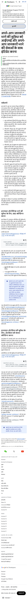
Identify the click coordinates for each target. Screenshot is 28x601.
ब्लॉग (2, 472)
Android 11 (3, 531)
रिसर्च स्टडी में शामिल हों (5, 561)
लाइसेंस (7, 587)
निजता (2, 491)
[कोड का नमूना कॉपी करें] (26, 240)
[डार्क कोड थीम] (24, 240)
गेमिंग (2, 481)
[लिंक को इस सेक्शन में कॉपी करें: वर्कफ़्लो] (8, 103)
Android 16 (4, 518)
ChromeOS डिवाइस (5, 505)
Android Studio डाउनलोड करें (7, 545)
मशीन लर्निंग (3, 483)
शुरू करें (14, 26)
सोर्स (2, 467)
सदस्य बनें (21, 593)
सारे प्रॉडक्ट (3, 581)
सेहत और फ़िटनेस (4, 486)
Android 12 (4, 528)
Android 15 (4, 521)
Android (3, 459)
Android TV (4, 509)
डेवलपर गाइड (4, 540)
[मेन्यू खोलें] (2, 2)
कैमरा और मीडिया (4, 488)
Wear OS (3, 502)
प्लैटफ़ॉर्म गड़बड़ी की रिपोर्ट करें (7, 554)
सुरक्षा (2, 464)
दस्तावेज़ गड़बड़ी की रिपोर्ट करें (7, 556)
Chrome (3, 574)
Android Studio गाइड (6, 537)
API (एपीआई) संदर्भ (5, 542)
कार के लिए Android (5, 507)
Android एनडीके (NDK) (6, 547)
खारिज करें (14, 21)
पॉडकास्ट (3, 474)
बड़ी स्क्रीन (3, 500)
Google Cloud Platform (7, 579)
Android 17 (4, 516)
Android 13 (4, 526)
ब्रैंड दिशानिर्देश (14, 587)
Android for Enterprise (6, 462)
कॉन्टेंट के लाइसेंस (20, 439)
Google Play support (6, 559)
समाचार (2, 469)
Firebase (3, 576)
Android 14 (4, 523)
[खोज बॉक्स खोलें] (16, 2)
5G (2, 493)
